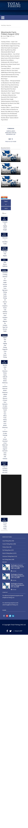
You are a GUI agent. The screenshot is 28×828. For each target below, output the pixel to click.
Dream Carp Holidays (5, 309)
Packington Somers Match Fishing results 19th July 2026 (9, 158)
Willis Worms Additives (5, 264)
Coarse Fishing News (7, 544)
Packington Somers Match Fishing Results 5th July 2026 (10, 183)
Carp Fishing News (7, 541)
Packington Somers (5, 437)
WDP (21, 631)
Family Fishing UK (5, 298)
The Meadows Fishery (4, 371)
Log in (6, 208)
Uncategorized (4, 38)
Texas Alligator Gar (5, 321)
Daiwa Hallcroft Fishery (5, 377)
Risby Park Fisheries (5, 456)
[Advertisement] (11, 495)
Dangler (5, 229)
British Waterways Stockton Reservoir (4, 384)
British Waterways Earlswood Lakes (4, 429)
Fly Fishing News (6, 550)
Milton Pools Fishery (5, 417)
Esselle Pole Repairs (5, 253)
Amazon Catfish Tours (5, 286)
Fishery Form (11, 36)
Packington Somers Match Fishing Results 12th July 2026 (9, 171)
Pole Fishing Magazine (5, 347)
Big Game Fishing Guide (4, 292)
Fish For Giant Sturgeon (5, 315)
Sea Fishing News (6, 559)
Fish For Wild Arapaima (5, 304)
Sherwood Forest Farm (5, 400)
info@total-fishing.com (8, 597)
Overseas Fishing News (8, 556)
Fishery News (5, 547)
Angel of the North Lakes (4, 451)
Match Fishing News (7, 553)
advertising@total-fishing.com (10, 604)
